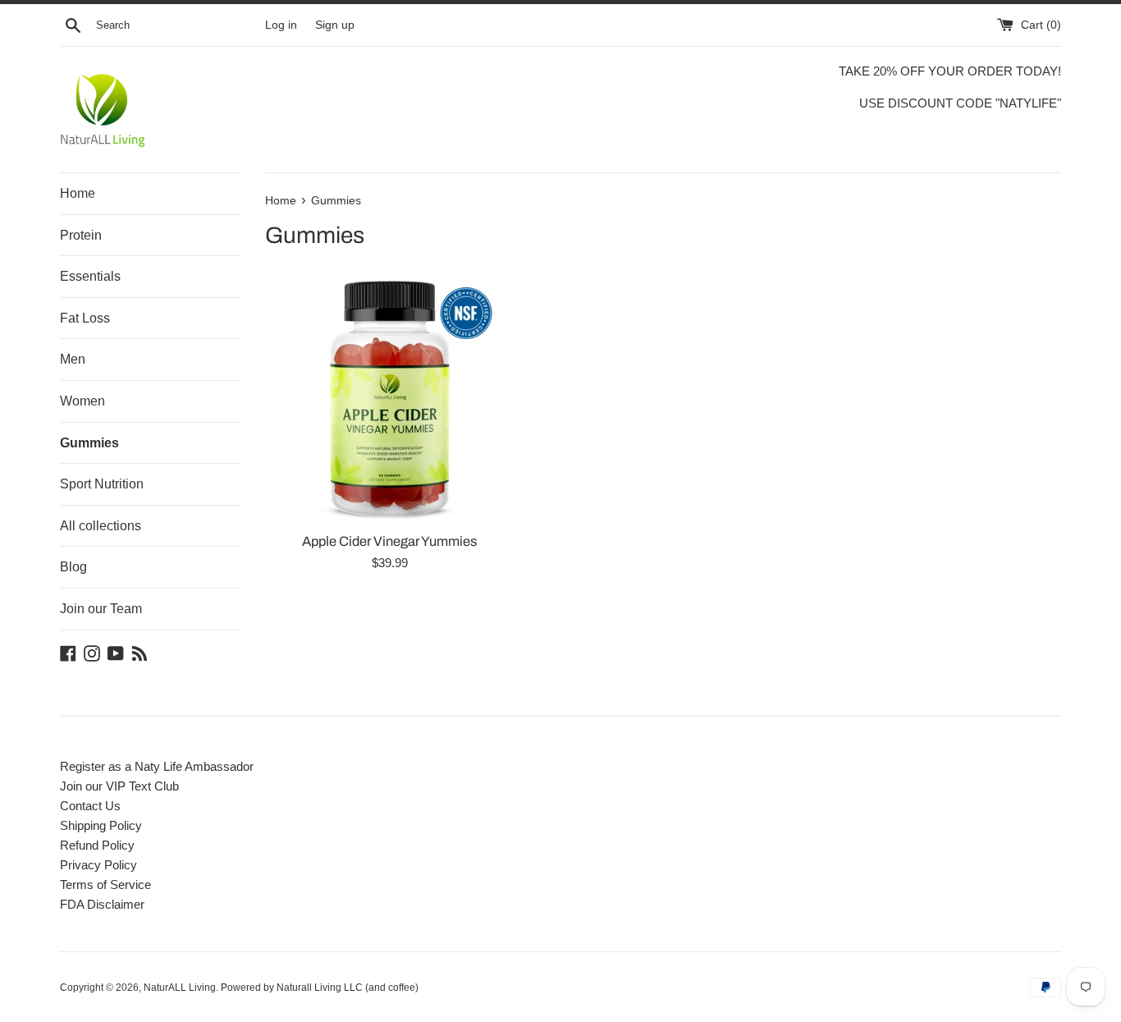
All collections (100, 526)
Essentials (90, 276)
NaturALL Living (180, 987)
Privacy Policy (98, 865)
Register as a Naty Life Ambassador (157, 766)
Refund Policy (97, 845)
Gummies (89, 443)
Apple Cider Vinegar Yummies (389, 541)
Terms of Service (105, 884)
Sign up (335, 25)
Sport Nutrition (102, 484)
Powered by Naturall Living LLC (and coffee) (320, 987)
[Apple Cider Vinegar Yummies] (389, 398)
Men (72, 359)
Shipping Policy (101, 825)
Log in (281, 25)
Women (82, 401)
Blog (73, 567)
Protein (81, 235)
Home (77, 193)
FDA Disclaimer (102, 904)
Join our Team (101, 609)
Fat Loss (85, 318)
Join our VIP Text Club (119, 786)
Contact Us (90, 806)
